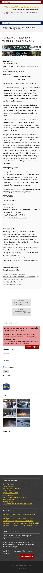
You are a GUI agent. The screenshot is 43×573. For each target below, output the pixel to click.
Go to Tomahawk (8, 484)
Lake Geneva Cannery (9, 499)
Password (6, 360)
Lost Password (7, 375)
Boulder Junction (8, 486)
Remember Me (9, 367)
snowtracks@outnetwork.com (22, 341)
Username (6, 354)
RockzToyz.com (8, 495)
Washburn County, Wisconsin (12, 488)
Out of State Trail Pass (10, 282)
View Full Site (21, 568)
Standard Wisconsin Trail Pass (12, 279)
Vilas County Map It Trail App (12, 285)
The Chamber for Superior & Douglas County (17, 504)
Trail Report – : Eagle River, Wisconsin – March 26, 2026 (21, 523)
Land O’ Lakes (7, 490)
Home (14, 27)
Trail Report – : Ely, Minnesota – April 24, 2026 (18, 521)
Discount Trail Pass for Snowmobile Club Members (19, 277)
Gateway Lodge (8, 501)
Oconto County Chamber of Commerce (15, 497)
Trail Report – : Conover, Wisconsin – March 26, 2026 (20, 525)
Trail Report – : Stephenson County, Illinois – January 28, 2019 (21, 312)
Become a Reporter (32, 346)
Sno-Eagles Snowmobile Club (18, 218)
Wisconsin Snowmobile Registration (14, 274)
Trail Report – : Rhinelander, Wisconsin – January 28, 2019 (21, 302)
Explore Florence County (10, 493)
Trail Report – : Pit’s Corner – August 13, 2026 (18, 518)
